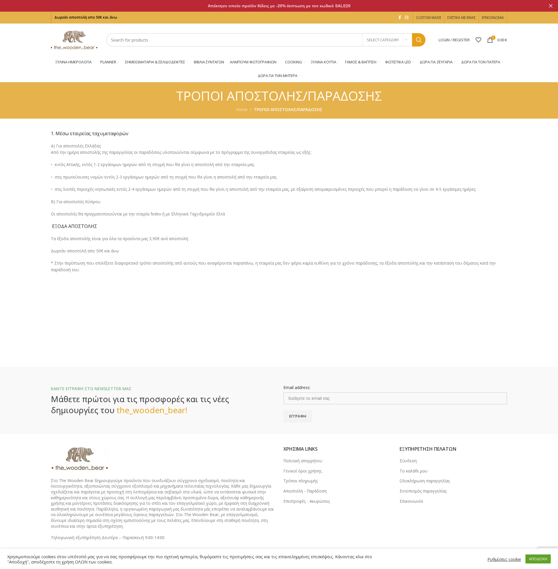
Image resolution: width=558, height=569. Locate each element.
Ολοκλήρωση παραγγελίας (425, 481)
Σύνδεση (408, 460)
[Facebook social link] (399, 18)
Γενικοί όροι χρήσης (302, 471)
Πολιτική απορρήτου (302, 460)
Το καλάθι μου (414, 471)
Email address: (296, 387)
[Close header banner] (550, 6)
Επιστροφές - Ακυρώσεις (306, 501)
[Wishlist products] (478, 40)
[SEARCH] (418, 40)
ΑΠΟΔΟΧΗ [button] (538, 558)
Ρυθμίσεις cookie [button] (504, 559)
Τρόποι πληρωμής (300, 481)
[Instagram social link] (406, 18)
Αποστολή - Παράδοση (305, 491)
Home (242, 109)
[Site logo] (74, 39)
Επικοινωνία (411, 501)
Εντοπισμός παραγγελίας (423, 491)
